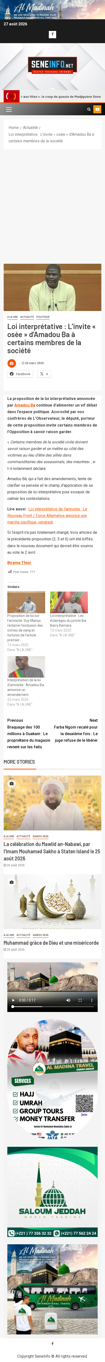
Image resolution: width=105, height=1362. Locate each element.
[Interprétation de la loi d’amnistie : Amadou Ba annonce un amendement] (26, 667)
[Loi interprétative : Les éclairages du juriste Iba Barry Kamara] (69, 602)
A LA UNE (12, 317)
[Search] (89, 109)
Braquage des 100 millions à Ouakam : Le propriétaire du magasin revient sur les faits (28, 733)
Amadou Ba (24, 405)
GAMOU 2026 (40, 836)
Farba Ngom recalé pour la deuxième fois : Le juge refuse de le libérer (76, 730)
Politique (43, 317)
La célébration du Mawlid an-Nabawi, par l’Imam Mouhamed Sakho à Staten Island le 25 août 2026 (52, 851)
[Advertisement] (52, 204)
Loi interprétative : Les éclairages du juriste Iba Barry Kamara (68, 620)
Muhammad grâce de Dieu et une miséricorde (51, 942)
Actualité (27, 317)
